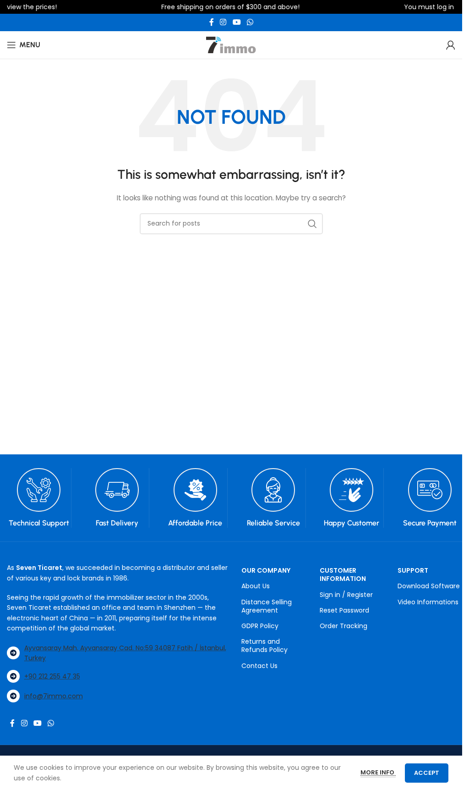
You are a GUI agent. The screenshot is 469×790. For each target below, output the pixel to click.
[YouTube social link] (236, 22)
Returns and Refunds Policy (264, 645)
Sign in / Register (346, 594)
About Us (255, 586)
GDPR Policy (259, 625)
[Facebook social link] (211, 22)
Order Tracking (343, 625)
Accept (426, 772)
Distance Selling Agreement (266, 606)
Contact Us (259, 665)
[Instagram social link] (223, 22)
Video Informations (428, 602)
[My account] (451, 45)
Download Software (429, 586)
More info (378, 772)
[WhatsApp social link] (250, 22)
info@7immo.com (53, 696)
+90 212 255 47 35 (52, 676)
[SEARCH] (312, 223)
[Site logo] (231, 44)
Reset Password (344, 610)
